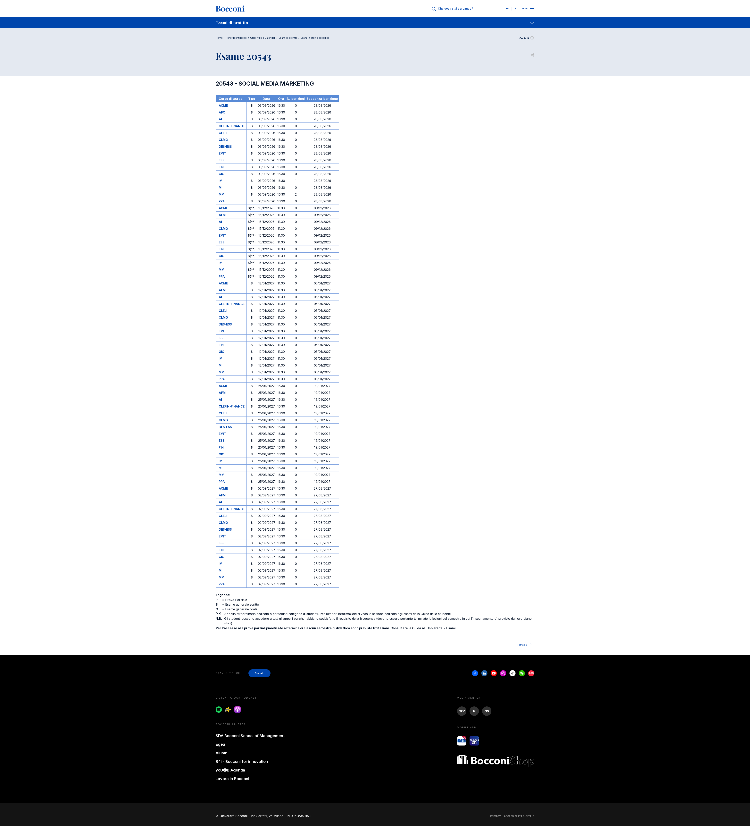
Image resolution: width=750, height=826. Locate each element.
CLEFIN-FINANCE (232, 126)
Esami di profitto (288, 37)
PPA (222, 201)
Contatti (524, 38)
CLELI (223, 133)
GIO (221, 174)
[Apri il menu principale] (532, 9)
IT (516, 8)
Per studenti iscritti (236, 37)
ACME (223, 105)
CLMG (223, 140)
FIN (221, 167)
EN (507, 8)
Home (219, 37)
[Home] (230, 9)
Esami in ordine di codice (315, 37)
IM (220, 181)
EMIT (222, 153)
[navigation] (375, 22)
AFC (222, 112)
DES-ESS (225, 146)
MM (221, 194)
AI (220, 119)
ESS (221, 160)
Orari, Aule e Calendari (263, 37)
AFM (222, 215)
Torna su (522, 644)
